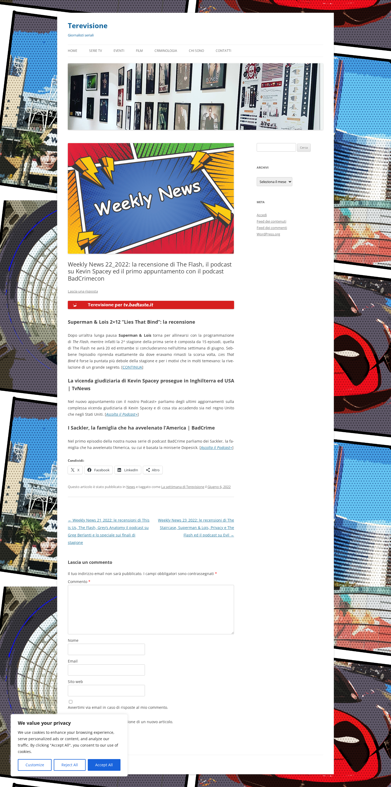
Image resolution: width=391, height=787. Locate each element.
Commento (79, 581)
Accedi (262, 215)
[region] (69, 745)
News (130, 486)
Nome (73, 640)
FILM (139, 50)
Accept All (104, 764)
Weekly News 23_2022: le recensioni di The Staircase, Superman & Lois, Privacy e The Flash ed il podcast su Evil (196, 528)
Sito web (75, 681)
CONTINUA (132, 367)
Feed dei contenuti (271, 221)
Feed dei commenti (272, 227)
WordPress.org (268, 234)
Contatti (223, 50)
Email (73, 661)
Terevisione (87, 25)
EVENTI (119, 50)
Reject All (69, 764)
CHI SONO (196, 50)
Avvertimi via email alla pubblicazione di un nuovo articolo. (120, 721)
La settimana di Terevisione (182, 486)
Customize (35, 764)
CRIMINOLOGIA (166, 50)
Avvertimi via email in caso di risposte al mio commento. (118, 707)
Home (72, 50)
